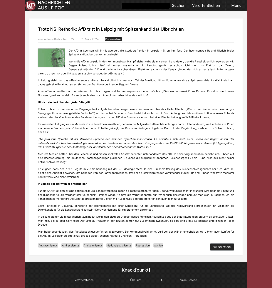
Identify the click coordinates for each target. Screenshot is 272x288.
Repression (143, 245)
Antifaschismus (48, 245)
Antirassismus (71, 245)
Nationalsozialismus (119, 245)
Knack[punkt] (136, 270)
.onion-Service (188, 280)
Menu (236, 5)
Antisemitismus (93, 245)
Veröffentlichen (206, 5)
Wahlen (158, 245)
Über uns (136, 280)
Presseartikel (113, 39)
